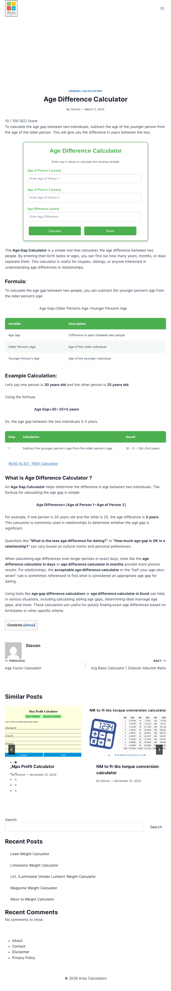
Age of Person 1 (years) (44, 170)
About (17, 941)
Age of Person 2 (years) (44, 189)
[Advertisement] (85, 48)
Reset (110, 231)
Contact (18, 946)
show (29, 625)
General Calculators (85, 91)
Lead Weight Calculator (29, 854)
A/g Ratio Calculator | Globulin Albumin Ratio (128, 664)
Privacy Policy (23, 958)
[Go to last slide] (11, 750)
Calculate (55, 231)
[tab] (16, 762)
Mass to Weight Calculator (32, 899)
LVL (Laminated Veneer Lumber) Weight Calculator (53, 876)
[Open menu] (162, 8)
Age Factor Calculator (23, 664)
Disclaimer (20, 952)
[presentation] (43, 731)
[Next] (159, 750)
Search (11, 820)
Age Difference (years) (43, 208)
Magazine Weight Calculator (33, 888)
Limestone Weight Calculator (34, 865)
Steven (75, 109)
